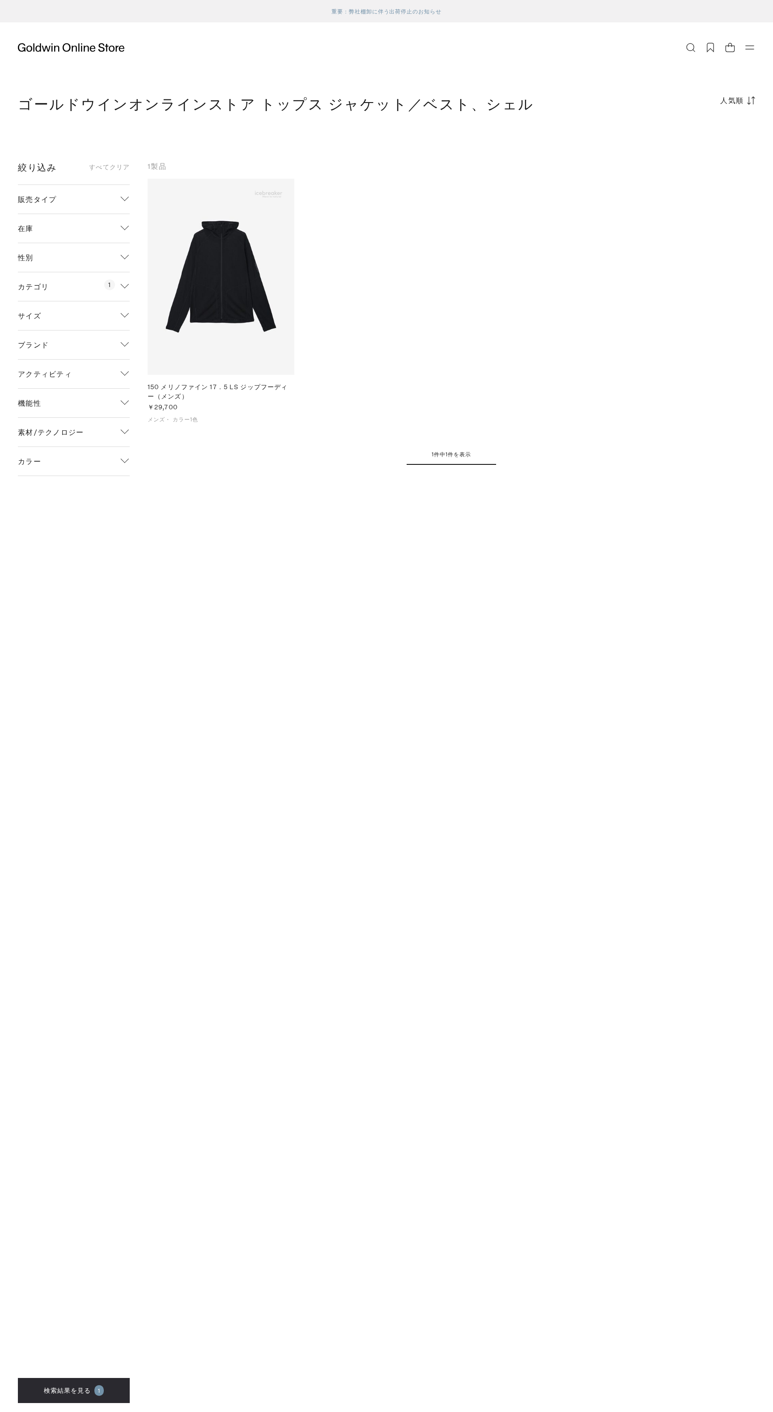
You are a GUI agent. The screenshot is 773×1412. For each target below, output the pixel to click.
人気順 (732, 100)
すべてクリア (109, 167)
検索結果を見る (72, 1390)
